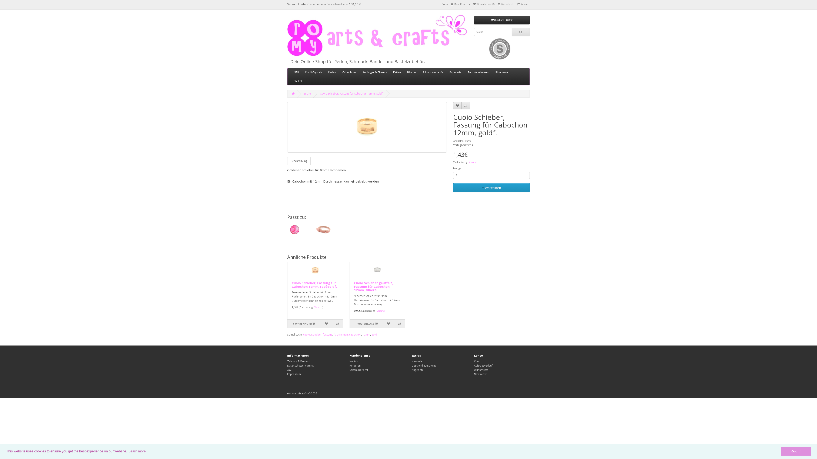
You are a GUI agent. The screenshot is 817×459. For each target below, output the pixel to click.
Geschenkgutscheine (424, 365)
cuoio (306, 334)
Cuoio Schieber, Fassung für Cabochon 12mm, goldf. (351, 93)
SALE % (298, 81)
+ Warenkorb (491, 188)
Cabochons (349, 72)
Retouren (355, 365)
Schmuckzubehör (433, 72)
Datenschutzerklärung (300, 365)
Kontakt (354, 361)
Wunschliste (481, 370)
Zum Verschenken (478, 72)
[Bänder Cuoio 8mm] (323, 229)
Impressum (294, 374)
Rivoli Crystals (313, 72)
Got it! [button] (796, 451)
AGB (290, 370)
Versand (473, 162)
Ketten (397, 72)
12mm (366, 334)
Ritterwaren (502, 72)
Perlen (332, 72)
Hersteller (418, 361)
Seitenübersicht (359, 370)
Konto (477, 361)
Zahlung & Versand (298, 361)
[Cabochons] (295, 229)
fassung (327, 334)
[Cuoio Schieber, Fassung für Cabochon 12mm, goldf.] (367, 127)
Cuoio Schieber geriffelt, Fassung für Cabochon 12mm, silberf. (373, 286)
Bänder (411, 72)
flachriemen (341, 334)
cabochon (355, 334)
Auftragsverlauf (483, 365)
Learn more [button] (137, 451)
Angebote (418, 370)
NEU (296, 72)
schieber (316, 334)
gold (374, 334)
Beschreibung (299, 161)
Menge (457, 168)
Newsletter (480, 374)
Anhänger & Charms (375, 72)
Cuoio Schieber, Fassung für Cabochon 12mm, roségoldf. (314, 285)
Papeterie (455, 72)
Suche (307, 93)
